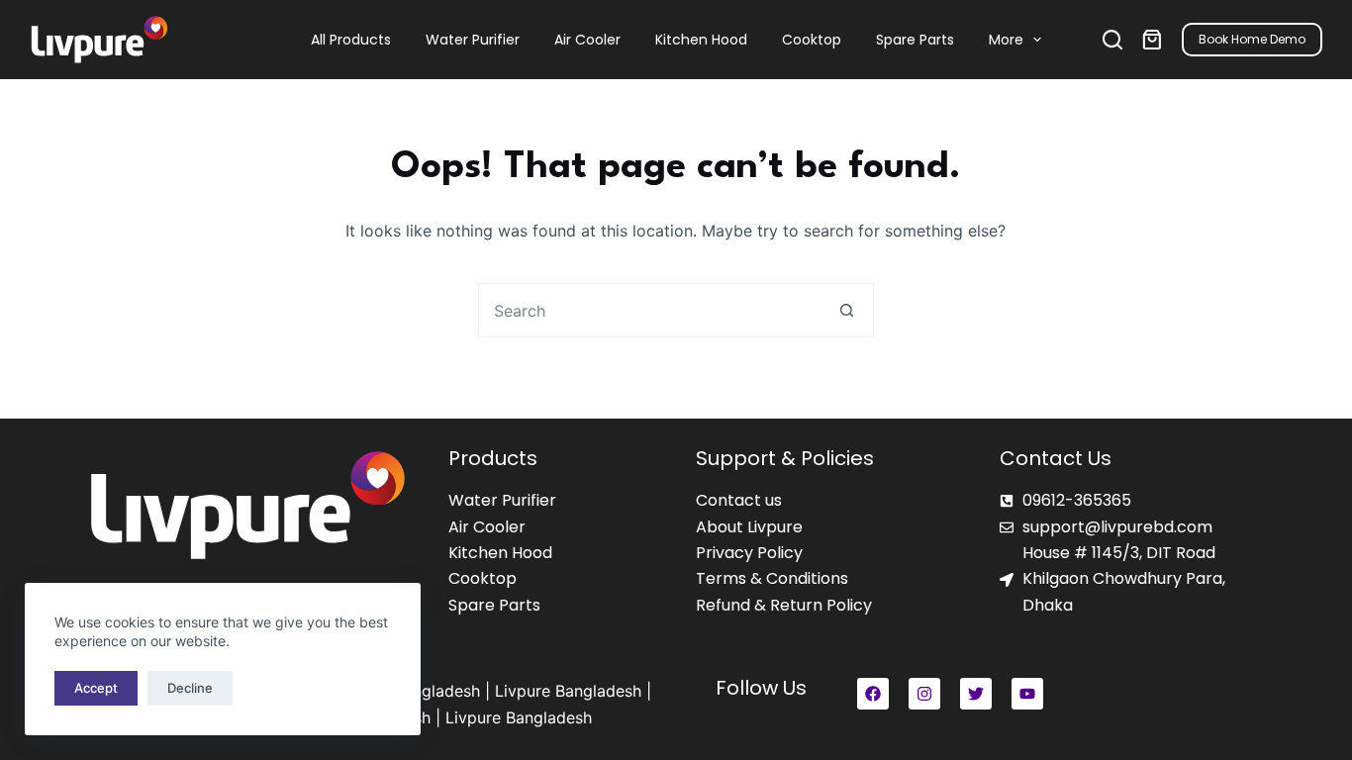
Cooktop (811, 39)
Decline (190, 688)
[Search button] (847, 310)
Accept (96, 688)
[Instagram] (924, 694)
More (1006, 39)
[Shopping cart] (1152, 39)
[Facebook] (873, 694)
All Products (351, 39)
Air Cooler (587, 39)
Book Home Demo (1252, 39)
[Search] (1112, 39)
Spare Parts (915, 39)
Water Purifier (473, 39)
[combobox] (650, 310)
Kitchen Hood (701, 39)
